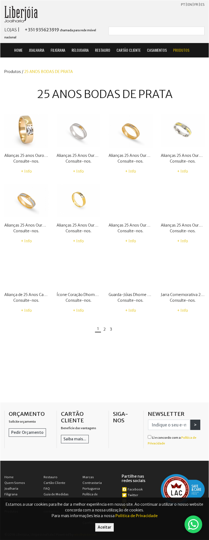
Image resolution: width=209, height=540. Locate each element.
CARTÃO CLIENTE (128, 50)
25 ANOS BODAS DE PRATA (48, 71)
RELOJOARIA (80, 50)
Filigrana (10, 494)
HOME (18, 50)
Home (9, 477)
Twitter (133, 495)
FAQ (47, 488)
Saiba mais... (74, 439)
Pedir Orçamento (27, 432)
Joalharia (11, 488)
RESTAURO (102, 50)
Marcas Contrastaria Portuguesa (92, 482)
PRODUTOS (181, 50)
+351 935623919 (41, 29)
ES (203, 4)
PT (183, 4)
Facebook (135, 489)
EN (190, 4)
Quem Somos (14, 483)
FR (196, 4)
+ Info (26, 171)
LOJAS (10, 29)
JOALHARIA (36, 50)
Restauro (50, 477)
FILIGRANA (58, 50)
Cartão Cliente (54, 483)
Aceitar (104, 527)
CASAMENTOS (157, 50)
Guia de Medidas (56, 494)
